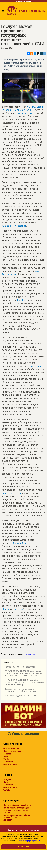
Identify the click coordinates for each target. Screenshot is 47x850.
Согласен (23, 847)
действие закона (11, 493)
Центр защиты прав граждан (16, 808)
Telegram (7, 754)
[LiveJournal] (41, 53)
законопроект (24, 113)
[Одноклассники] (31, 53)
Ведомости (30, 654)
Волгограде (36, 365)
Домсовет (7, 820)
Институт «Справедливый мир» (17, 805)
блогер (38, 271)
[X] (38, 53)
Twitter (6, 759)
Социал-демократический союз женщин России (16, 816)
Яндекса (18, 608)
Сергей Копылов (22, 542)
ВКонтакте (8, 762)
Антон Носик (9, 274)
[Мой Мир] (35, 53)
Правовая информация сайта (28, 841)
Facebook (22, 300)
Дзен (5, 756)
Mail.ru (6, 608)
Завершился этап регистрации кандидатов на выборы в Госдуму (19, 690)
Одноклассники (10, 764)
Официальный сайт (11, 748)
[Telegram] (44, 53)
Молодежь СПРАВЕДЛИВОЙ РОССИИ (15, 811)
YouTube (6, 790)
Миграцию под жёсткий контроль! (19, 695)
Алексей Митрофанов (14, 225)
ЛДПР (30, 106)
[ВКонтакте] (28, 53)
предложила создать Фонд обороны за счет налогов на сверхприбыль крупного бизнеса (22, 673)
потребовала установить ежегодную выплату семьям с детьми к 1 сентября (23, 682)
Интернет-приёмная (12, 751)
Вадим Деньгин (23, 109)
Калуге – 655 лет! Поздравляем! (18, 667)
